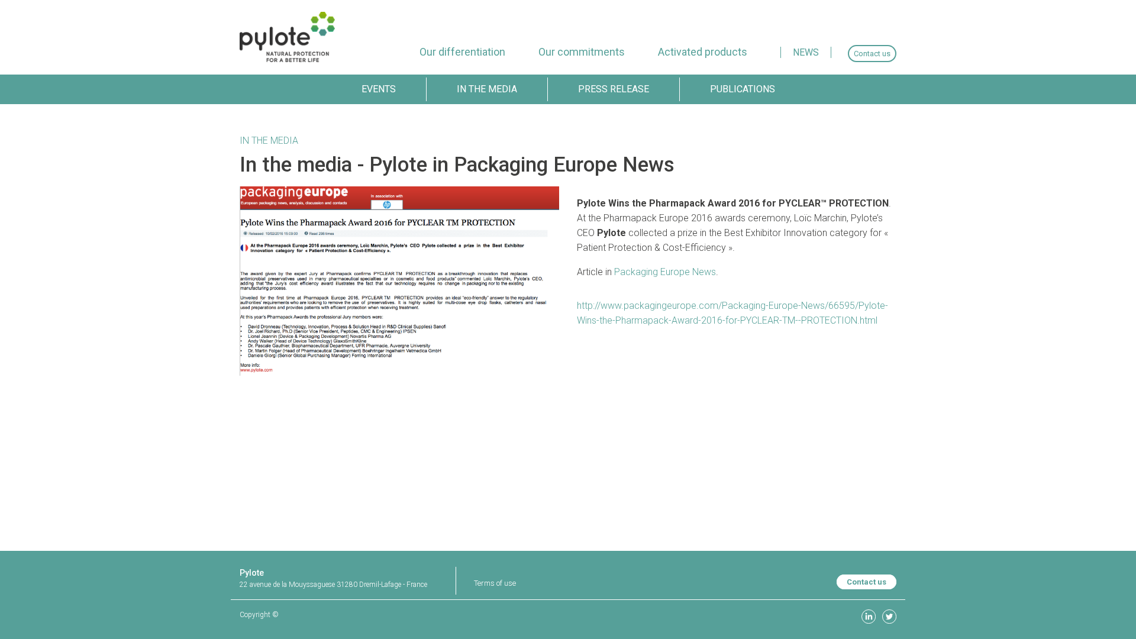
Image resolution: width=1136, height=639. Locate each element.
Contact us (866, 581)
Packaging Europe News (665, 271)
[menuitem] (462, 51)
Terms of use (495, 583)
